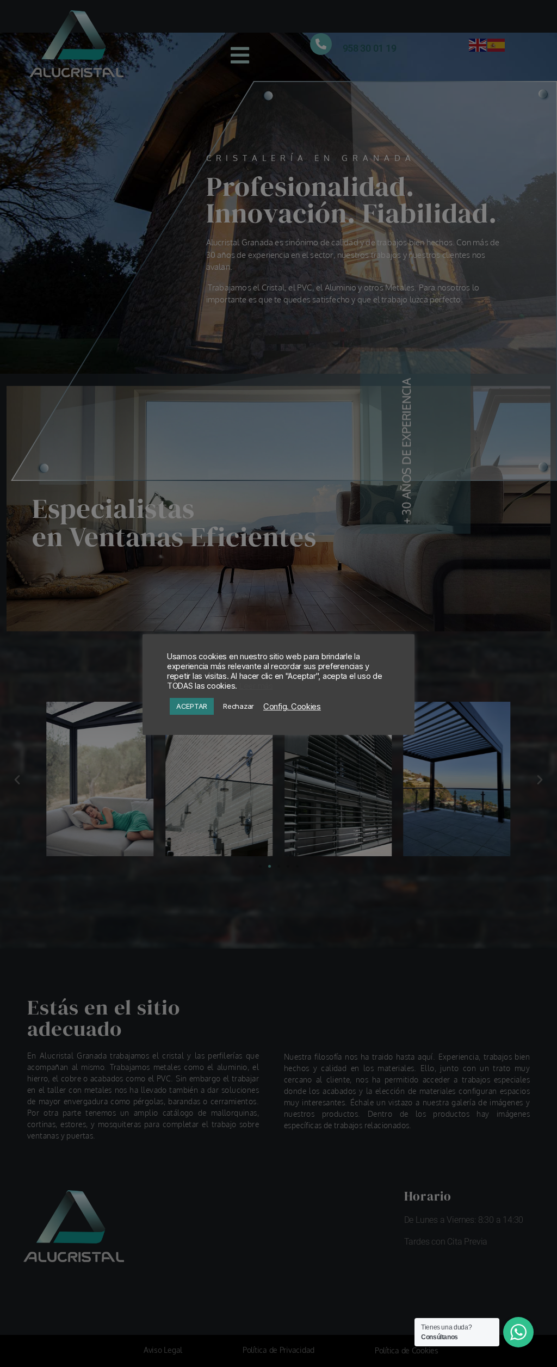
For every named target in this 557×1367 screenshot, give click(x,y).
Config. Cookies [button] (292, 707)
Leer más (256, 686)
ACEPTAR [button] (191, 706)
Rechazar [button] (238, 706)
